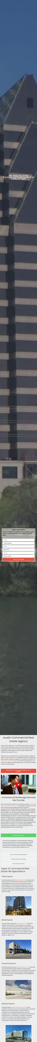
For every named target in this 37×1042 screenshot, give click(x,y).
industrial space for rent (23, 967)
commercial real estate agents (9, 760)
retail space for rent (22, 923)
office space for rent (20, 880)
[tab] (18, 835)
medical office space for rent (18, 1007)
